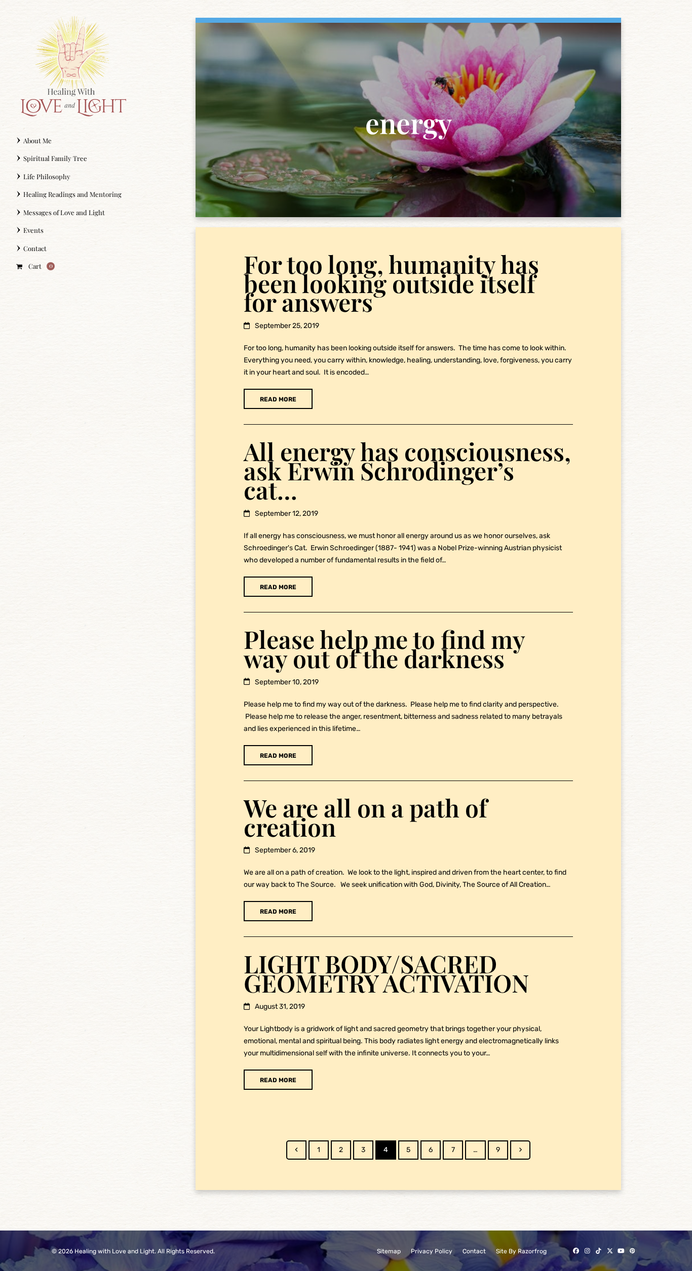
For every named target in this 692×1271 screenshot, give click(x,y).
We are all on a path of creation (365, 817)
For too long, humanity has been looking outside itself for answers (391, 283)
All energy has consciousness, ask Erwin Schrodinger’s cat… (407, 470)
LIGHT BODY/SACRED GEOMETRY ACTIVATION (386, 973)
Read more (278, 399)
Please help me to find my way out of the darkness (384, 648)
